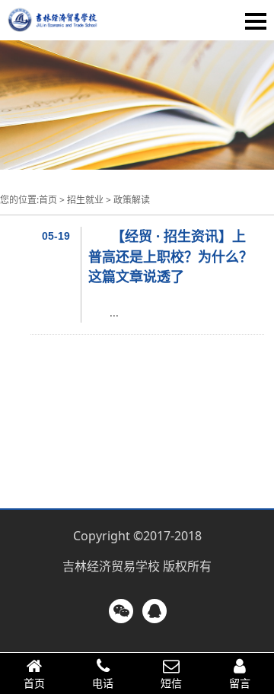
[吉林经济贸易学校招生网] (53, 14)
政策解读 (131, 199)
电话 (102, 683)
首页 (48, 199)
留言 (239, 683)
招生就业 (85, 199)
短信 (171, 683)
